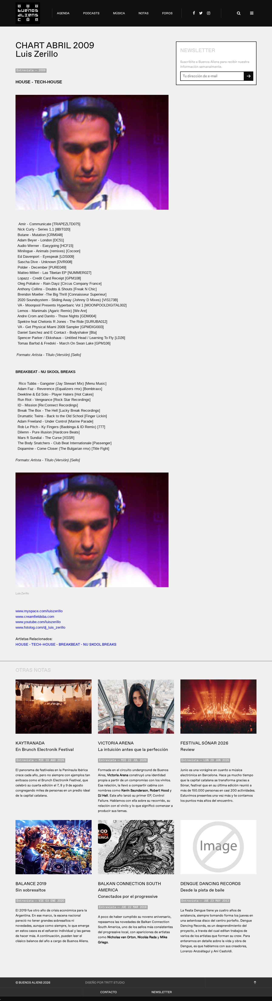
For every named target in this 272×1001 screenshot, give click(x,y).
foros (167, 13)
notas (144, 13)
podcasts (91, 13)
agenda (63, 13)
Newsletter (162, 992)
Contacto (108, 992)
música (119, 13)
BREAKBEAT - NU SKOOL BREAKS (87, 644)
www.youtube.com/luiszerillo (38, 622)
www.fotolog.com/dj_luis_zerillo (40, 627)
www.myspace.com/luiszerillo (39, 611)
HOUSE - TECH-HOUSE (35, 644)
